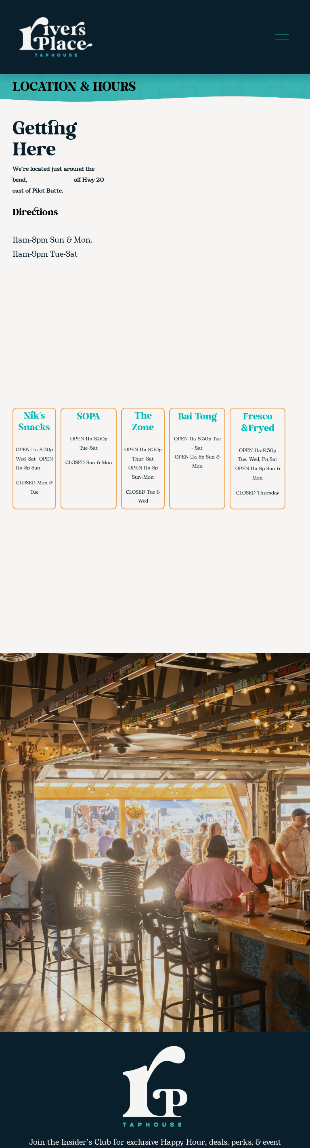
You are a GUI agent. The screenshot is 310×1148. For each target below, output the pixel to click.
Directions (35, 213)
